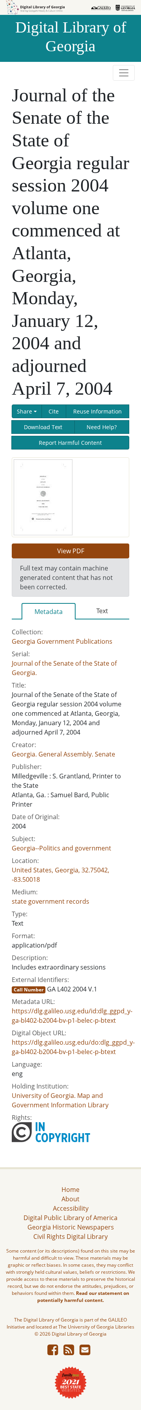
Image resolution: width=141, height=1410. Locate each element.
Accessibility (71, 1208)
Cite (54, 411)
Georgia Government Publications (62, 641)
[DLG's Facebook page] (52, 1352)
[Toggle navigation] (124, 73)
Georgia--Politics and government (61, 848)
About (70, 1199)
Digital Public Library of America (71, 1217)
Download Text (43, 427)
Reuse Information (97, 411)
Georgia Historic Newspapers (70, 1227)
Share (24, 411)
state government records (50, 901)
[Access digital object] (43, 496)
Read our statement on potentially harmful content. (83, 1296)
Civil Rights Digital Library (70, 1236)
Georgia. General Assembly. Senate (63, 754)
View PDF (70, 551)
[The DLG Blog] (68, 1352)
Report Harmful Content (70, 442)
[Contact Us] (85, 1352)
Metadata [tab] (48, 611)
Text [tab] (102, 611)
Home (70, 1189)
